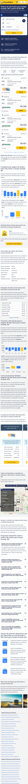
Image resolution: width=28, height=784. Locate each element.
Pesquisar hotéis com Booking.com (11, 29)
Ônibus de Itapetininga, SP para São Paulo (9, 740)
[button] (17, 510)
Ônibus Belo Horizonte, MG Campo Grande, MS (10, 767)
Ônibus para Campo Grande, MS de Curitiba (10, 778)
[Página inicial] (7, 2)
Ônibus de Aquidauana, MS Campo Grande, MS (10, 762)
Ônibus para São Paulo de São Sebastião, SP (10, 757)
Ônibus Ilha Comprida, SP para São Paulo (9, 736)
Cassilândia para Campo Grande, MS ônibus (10, 775)
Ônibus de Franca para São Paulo (8, 733)
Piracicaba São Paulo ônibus (7, 746)
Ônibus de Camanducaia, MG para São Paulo (10, 718)
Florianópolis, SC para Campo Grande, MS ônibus (11, 780)
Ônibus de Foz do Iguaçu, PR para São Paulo (10, 731)
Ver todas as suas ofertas (14, 244)
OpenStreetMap (21, 514)
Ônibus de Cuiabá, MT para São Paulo (8, 727)
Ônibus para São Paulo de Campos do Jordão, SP (11, 722)
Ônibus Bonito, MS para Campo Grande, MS (10, 771)
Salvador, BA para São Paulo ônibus (8, 753)
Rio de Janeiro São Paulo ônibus (7, 751)
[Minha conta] (16, 2)
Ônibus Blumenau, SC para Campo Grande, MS (10, 769)
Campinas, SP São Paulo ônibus (7, 720)
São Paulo (10, 487)
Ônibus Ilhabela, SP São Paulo (7, 738)
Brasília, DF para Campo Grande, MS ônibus (10, 773)
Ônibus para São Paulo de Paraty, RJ (8, 744)
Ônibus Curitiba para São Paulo (7, 729)
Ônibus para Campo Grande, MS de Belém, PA (10, 765)
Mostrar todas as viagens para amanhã (15, 152)
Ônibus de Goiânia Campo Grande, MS (9, 782)
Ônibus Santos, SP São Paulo (7, 755)
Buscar (21, 92)
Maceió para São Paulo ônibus (7, 742)
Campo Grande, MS (21, 487)
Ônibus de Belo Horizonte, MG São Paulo (9, 716)
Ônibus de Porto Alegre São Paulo (8, 749)
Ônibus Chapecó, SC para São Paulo (8, 725)
